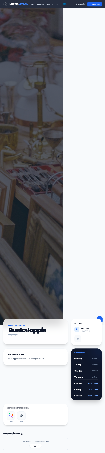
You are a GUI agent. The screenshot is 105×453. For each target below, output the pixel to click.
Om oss (55, 4)
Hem (32, 4)
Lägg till (96, 4)
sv (66, 4)
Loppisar (40, 4)
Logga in (81, 4)
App (48, 4)
